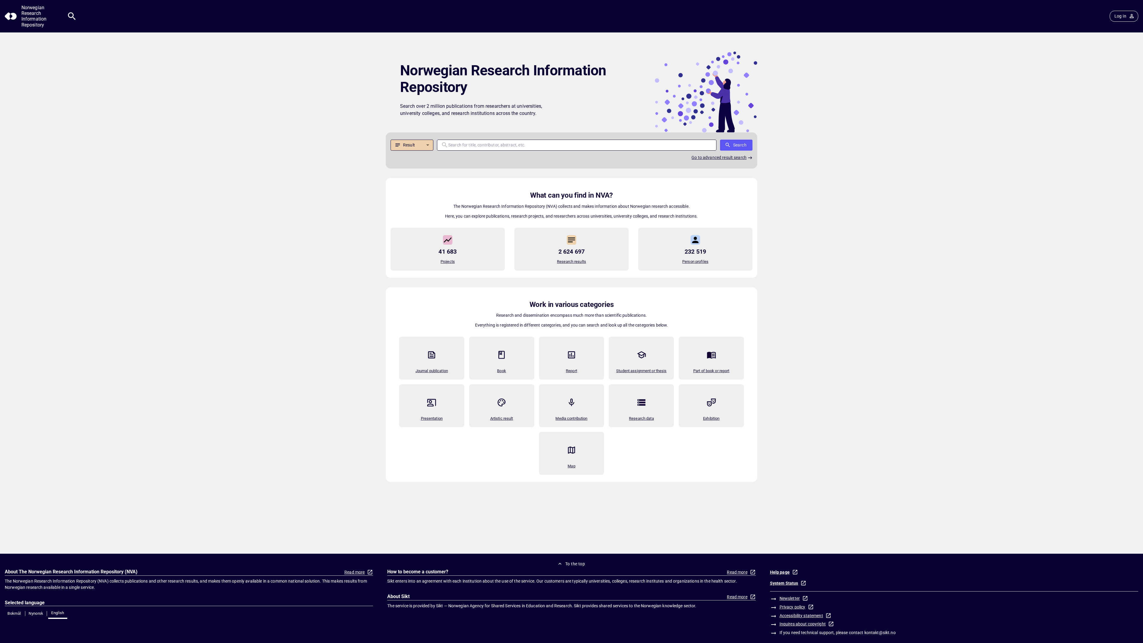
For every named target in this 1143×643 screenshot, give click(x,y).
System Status (784, 583)
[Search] (71, 16)
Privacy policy (792, 607)
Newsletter (790, 598)
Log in (1120, 16)
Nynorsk (36, 613)
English (57, 613)
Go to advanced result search (719, 157)
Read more (354, 572)
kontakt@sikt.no (880, 632)
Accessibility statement (801, 615)
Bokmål (14, 613)
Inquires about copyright (803, 624)
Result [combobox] (409, 145)
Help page (780, 572)
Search (740, 145)
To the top (575, 563)
